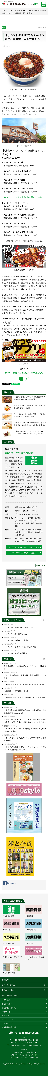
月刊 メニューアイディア (13, 957)
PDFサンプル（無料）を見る (24, 552)
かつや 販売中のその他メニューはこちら (24, 372)
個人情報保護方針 (9, 1027)
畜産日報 (30, 916)
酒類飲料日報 (31, 929)
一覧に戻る (41, 565)
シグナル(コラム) (8, 985)
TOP (3, 10)
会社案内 (5, 1015)
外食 (18, 10)
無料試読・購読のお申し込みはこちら (24, 547)
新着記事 (5, 979)
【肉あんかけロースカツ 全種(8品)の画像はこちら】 (23, 197)
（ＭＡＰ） (31, 1042)
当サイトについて (9, 1019)
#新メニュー (7, 46)
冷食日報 (30, 943)
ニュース (11, 10)
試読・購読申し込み (10, 995)
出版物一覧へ (13, 578)
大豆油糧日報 (9, 943)
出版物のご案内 (8, 990)
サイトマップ (7, 1023)
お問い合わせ (7, 1000)
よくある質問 (7, 1003)
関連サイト (6, 1011)
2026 (24, 10)
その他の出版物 (9, 973)
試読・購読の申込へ (15, 582)
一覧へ (44, 620)
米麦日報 (7, 929)
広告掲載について (9, 1007)
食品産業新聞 (9, 916)
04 (30, 10)
